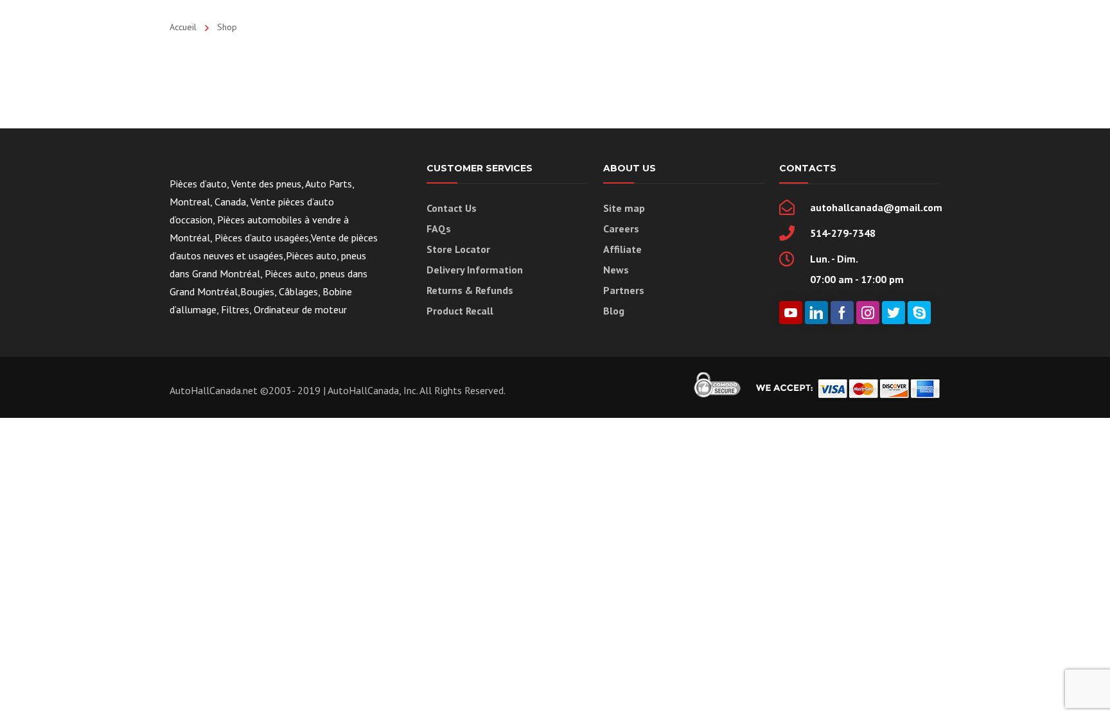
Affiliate (622, 249)
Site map (624, 208)
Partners (623, 290)
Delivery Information (475, 269)
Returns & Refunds (470, 290)
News (616, 269)
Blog (613, 310)
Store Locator (458, 249)
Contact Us (452, 208)
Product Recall (460, 310)
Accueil (183, 27)
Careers (621, 228)
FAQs (439, 228)
